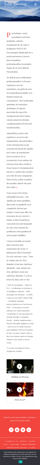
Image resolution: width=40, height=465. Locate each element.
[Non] (37, 457)
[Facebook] (11, 429)
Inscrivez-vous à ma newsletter (15, 417)
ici (16, 187)
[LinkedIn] (17, 429)
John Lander (23, 447)
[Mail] (28, 429)
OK (21, 462)
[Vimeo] (23, 429)
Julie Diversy (23, 441)
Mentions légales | (15, 444)
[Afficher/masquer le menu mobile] (36, 4)
